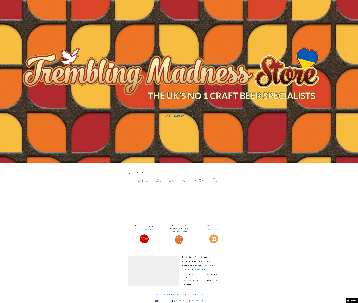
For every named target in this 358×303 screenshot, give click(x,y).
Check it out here (144, 229)
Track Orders (172, 181)
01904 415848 (209, 265)
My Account (158, 181)
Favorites (186, 181)
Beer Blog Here (213, 229)
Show (352, 300)
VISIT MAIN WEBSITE (179, 116)
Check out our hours (179, 232)
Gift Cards (214, 181)
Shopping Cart (200, 181)
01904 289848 (202, 269)
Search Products (144, 181)
